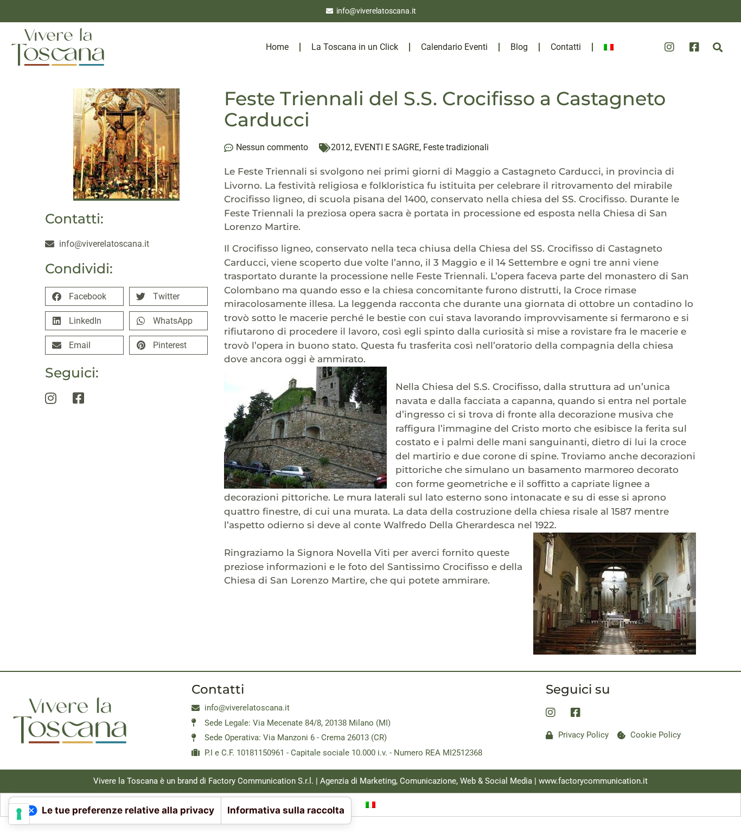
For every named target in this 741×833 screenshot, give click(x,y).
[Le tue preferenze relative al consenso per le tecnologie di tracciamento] (19, 814)
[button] (717, 47)
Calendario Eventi (454, 47)
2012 (340, 147)
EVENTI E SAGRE (386, 147)
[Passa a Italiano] (370, 804)
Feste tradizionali (456, 147)
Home (277, 47)
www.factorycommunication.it (593, 781)
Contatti (566, 47)
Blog (519, 47)
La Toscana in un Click (354, 47)
